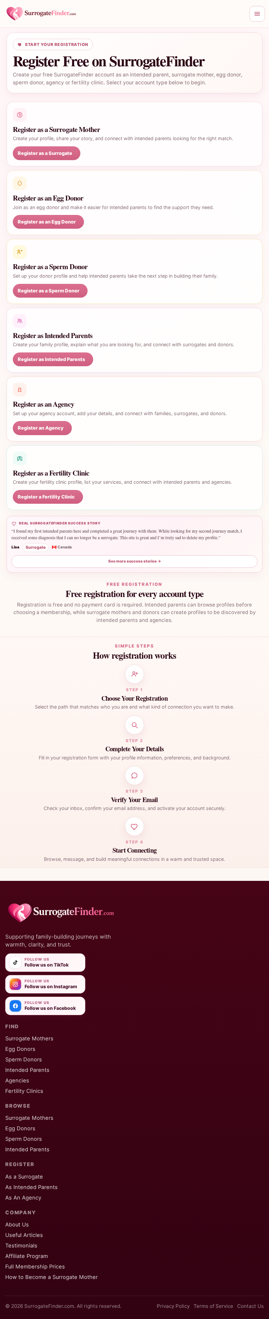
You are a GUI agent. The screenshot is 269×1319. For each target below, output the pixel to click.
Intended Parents (27, 1070)
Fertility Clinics (24, 1091)
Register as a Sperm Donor (48, 290)
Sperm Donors (23, 1059)
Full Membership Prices (35, 1266)
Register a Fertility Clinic (46, 497)
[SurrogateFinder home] (124, 14)
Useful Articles (24, 1235)
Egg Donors (20, 1049)
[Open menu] (257, 14)
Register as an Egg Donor (47, 221)
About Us (17, 1224)
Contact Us (250, 1306)
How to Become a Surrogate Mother (51, 1277)
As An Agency (23, 1197)
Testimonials (21, 1245)
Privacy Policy (173, 1306)
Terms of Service (213, 1306)
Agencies (17, 1080)
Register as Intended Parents (51, 359)
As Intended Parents (31, 1187)
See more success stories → (134, 561)
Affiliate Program (26, 1256)
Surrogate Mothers (29, 1038)
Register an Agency (41, 428)
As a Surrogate (24, 1176)
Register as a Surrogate (45, 153)
